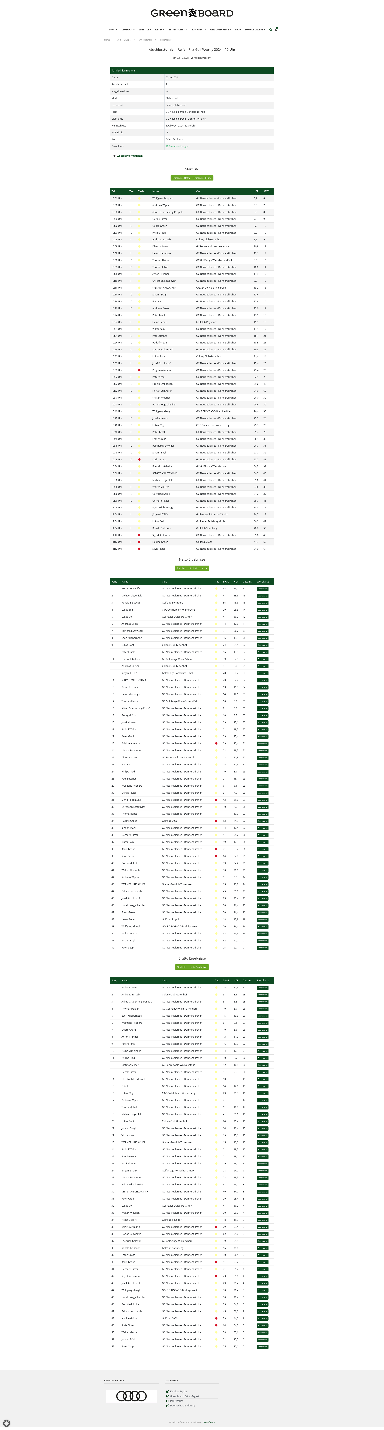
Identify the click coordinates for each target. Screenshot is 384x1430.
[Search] (270, 29)
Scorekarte (262, 588)
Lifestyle (144, 29)
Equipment (198, 29)
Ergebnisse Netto (181, 177)
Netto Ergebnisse (198, 967)
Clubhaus (127, 29)
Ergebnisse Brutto (203, 177)
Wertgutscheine (219, 29)
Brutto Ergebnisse (198, 568)
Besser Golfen (177, 29)
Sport (112, 29)
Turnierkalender (145, 39)
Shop (238, 29)
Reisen (158, 29)
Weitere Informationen (130, 156)
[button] (6, 1423)
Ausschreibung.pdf (179, 146)
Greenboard (209, 1422)
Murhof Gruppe (254, 29)
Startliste (181, 568)
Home (107, 39)
